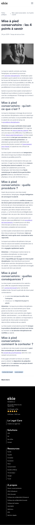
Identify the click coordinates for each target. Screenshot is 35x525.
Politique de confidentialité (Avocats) (17, 500)
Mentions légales (12, 515)
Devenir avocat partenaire (14, 488)
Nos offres (10, 439)
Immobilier (10, 457)
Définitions (10, 509)
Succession (10, 460)
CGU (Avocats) (11, 494)
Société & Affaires (12, 469)
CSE (8, 433)
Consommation (11, 466)
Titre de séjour (11, 472)
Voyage (9, 475)
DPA (8, 512)
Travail (9, 478)
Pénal (8, 463)
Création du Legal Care (13, 423)
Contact (9, 442)
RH (8, 436)
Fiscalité (9, 454)
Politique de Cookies (13, 503)
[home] (4, 3)
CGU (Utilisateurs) (12, 491)
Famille (9, 451)
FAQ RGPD (10, 506)
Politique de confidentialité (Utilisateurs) (18, 497)
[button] (32, 3)
